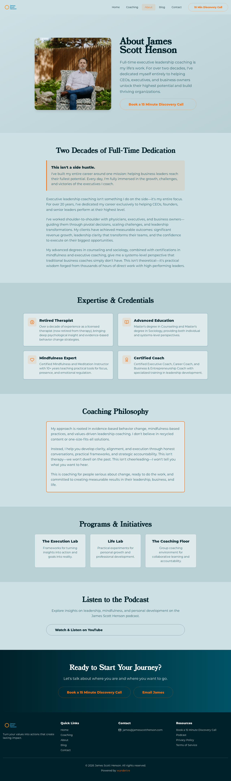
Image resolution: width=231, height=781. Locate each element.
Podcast (181, 735)
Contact (177, 7)
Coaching (132, 7)
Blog (162, 7)
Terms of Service (186, 745)
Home (116, 7)
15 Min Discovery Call (208, 7)
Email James (153, 692)
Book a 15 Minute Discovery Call (156, 104)
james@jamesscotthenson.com (143, 730)
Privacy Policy (185, 740)
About (148, 7)
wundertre (123, 770)
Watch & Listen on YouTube (79, 630)
